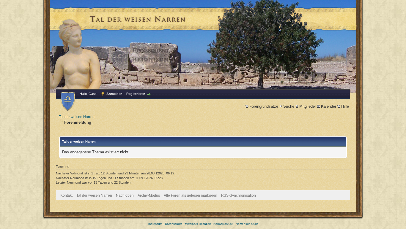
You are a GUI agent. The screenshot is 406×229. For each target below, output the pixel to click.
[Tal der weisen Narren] (67, 101)
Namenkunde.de (247, 223)
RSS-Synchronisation (238, 195)
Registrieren (135, 94)
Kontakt (66, 195)
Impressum (154, 223)
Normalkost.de (223, 223)
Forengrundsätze (263, 106)
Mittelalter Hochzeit (198, 223)
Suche (288, 106)
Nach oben (125, 195)
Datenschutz (173, 223)
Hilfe (345, 106)
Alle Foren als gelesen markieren (190, 195)
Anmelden (114, 94)
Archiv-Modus (149, 195)
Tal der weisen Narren (77, 117)
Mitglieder (307, 106)
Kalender (328, 106)
